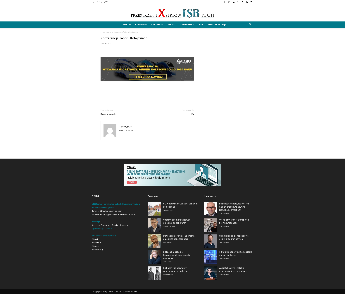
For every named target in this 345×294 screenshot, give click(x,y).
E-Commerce (125, 24)
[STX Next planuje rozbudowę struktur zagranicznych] (210, 241)
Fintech (172, 24)
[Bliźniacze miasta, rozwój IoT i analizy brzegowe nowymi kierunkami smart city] (210, 209)
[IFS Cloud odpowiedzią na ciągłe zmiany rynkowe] (210, 257)
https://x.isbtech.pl (126, 130)
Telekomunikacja (217, 24)
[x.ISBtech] (172, 12)
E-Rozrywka (141, 24)
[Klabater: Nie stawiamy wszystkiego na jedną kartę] (154, 273)
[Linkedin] (234, 2)
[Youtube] (251, 2)
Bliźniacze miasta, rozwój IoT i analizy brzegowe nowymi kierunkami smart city (234, 206)
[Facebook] (225, 2)
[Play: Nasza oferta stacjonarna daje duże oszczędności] (154, 241)
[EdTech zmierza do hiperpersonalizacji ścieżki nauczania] (154, 257)
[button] (250, 25)
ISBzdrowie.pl (97, 250)
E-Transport (157, 24)
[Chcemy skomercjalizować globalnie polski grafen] (154, 225)
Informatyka (187, 24)
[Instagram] (229, 2)
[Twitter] (247, 2)
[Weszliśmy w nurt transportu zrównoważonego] (210, 225)
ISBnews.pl (96, 243)
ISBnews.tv (96, 246)
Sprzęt (201, 24)
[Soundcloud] (242, 2)
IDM (192, 114)
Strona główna (106, 32)
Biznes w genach (108, 114)
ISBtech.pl (96, 239)
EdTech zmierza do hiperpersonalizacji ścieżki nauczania (176, 255)
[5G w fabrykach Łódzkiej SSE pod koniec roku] (154, 209)
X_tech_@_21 (125, 126)
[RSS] (238, 2)
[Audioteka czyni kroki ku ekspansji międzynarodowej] (210, 273)
